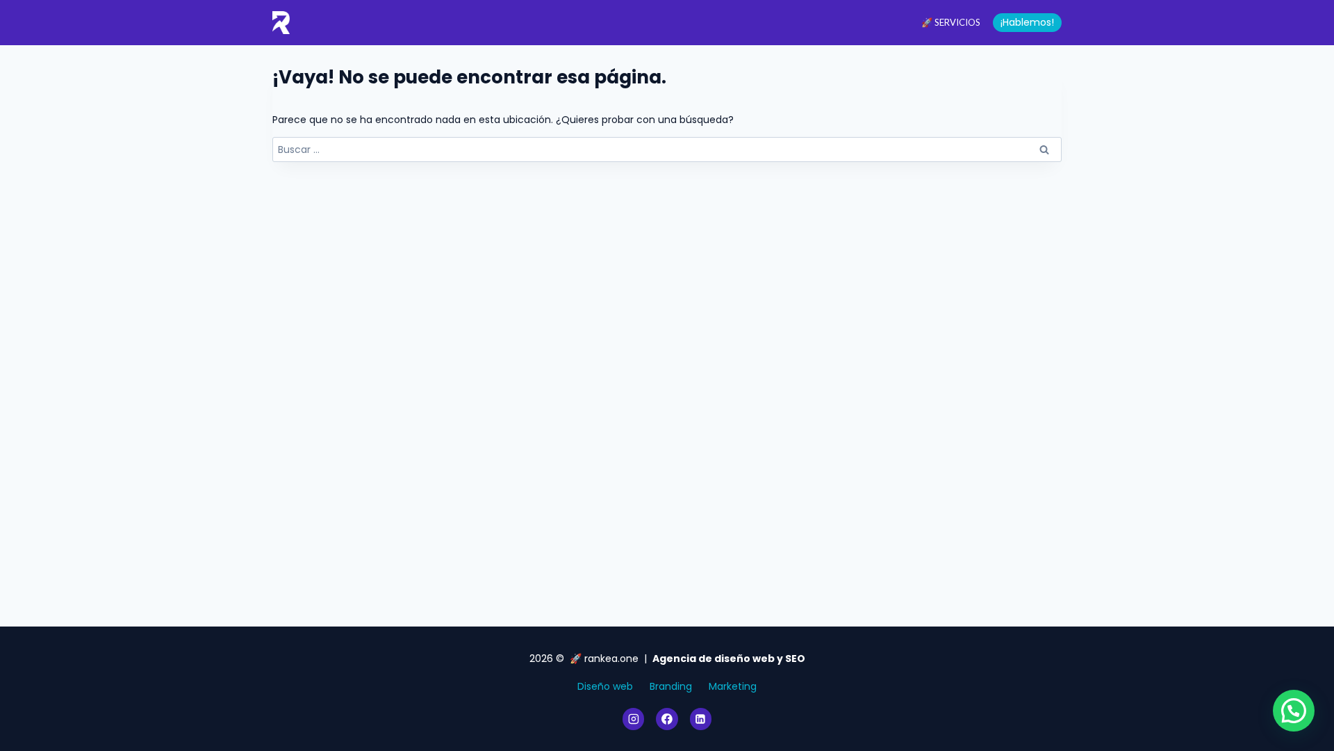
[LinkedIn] (701, 719)
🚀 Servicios (950, 22)
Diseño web (605, 686)
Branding (671, 686)
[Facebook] (667, 719)
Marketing (733, 686)
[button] (1294, 711)
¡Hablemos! (1027, 22)
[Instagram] (634, 719)
